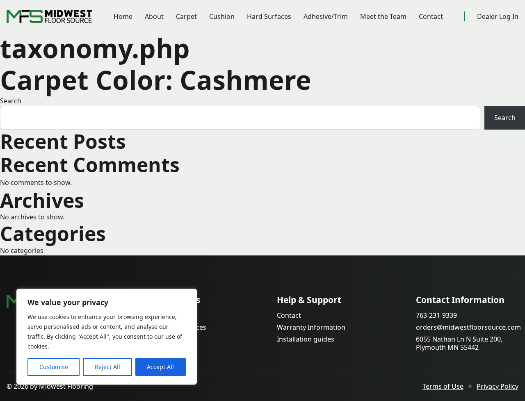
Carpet (186, 16)
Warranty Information (311, 327)
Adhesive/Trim (326, 16)
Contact (431, 16)
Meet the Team (383, 16)
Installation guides (305, 339)
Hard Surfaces (269, 16)
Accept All (160, 367)
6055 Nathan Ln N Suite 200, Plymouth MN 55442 (459, 343)
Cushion (222, 16)
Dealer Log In (497, 16)
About (154, 16)
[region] (106, 337)
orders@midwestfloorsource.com (468, 327)
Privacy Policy (497, 386)
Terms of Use (442, 386)
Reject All (107, 367)
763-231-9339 (436, 315)
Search (10, 100)
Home (123, 16)
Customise (53, 367)
